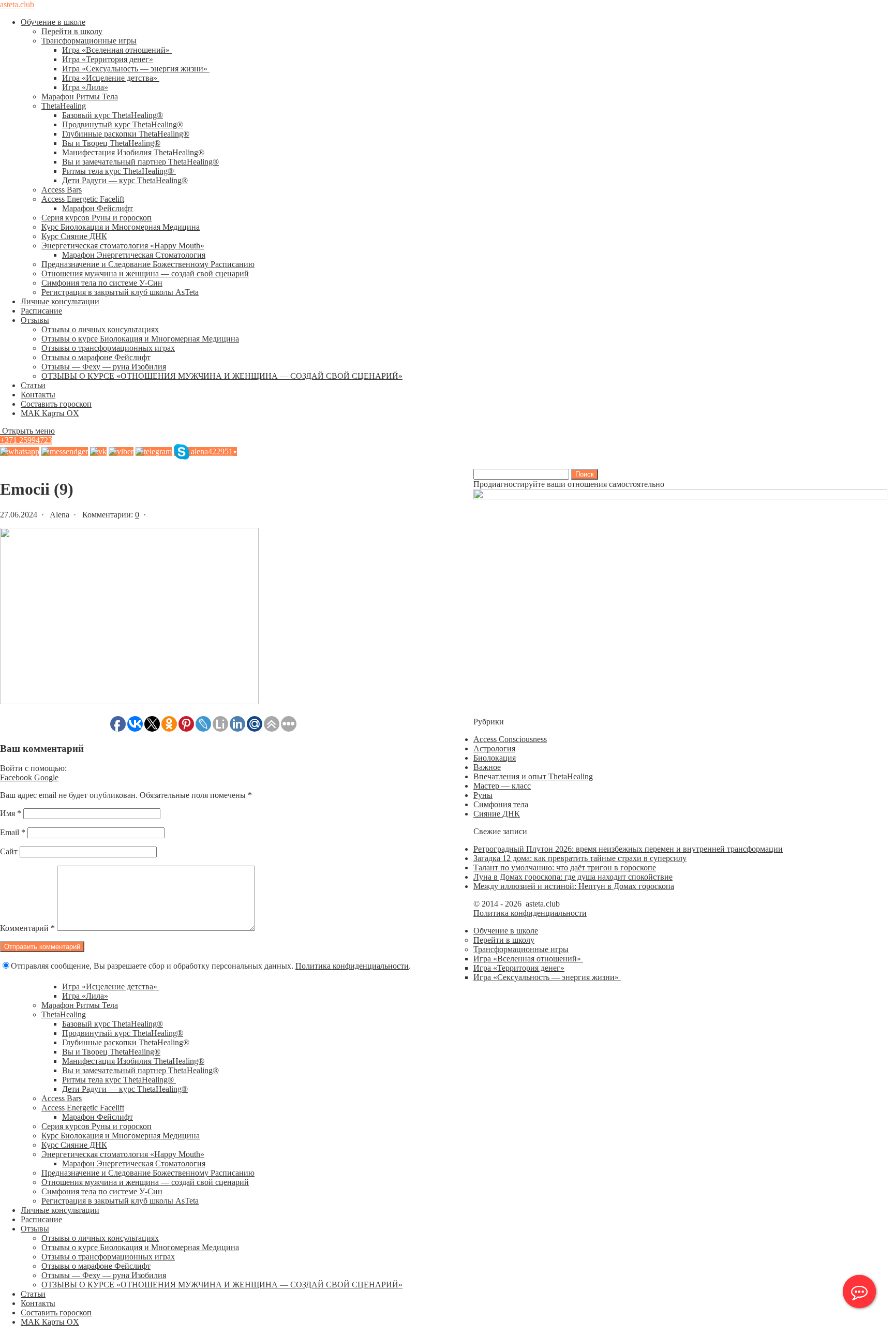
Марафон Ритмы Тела (79, 96)
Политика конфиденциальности (352, 965)
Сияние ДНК (496, 813)
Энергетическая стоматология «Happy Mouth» (122, 245)
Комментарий (27, 928)
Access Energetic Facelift (82, 199)
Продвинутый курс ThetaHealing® (122, 124)
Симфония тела (500, 804)
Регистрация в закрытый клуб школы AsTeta (120, 292)
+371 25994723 (26, 440)
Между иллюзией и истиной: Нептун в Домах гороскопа (573, 886)
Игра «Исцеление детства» (110, 77)
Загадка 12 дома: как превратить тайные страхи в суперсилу (580, 858)
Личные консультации (60, 301)
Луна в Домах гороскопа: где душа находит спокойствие (573, 876)
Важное (487, 767)
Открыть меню (27, 430)
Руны (483, 795)
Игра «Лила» (85, 87)
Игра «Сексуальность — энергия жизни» (136, 68)
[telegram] (154, 451)
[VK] (98, 451)
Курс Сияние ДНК (74, 236)
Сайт (9, 851)
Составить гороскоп (56, 403)
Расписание (41, 310)
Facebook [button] (17, 777)
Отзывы (35, 320)
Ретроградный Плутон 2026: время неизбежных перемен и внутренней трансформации (628, 848)
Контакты (38, 394)
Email (12, 832)
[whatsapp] (19, 451)
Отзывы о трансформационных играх (108, 348)
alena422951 (214, 451)
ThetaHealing (63, 105)
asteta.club (17, 4)
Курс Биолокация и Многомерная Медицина (120, 226)
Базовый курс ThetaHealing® (112, 115)
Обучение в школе (53, 22)
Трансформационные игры (89, 40)
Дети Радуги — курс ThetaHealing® (125, 180)
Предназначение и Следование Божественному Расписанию (148, 264)
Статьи (33, 385)
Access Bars (61, 189)
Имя (10, 813)
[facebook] (64, 451)
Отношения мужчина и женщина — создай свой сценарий (145, 273)
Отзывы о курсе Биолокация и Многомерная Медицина (140, 338)
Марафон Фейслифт (97, 208)
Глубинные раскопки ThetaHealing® (125, 133)
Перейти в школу (71, 31)
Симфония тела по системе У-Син (101, 282)
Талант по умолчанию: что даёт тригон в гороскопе (564, 867)
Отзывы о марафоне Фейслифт (96, 357)
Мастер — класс (502, 785)
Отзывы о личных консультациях (100, 329)
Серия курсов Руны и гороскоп (96, 217)
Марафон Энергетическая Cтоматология (133, 254)
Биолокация (494, 757)
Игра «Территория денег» (107, 59)
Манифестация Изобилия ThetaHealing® (133, 152)
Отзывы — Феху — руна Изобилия (103, 366)
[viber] (121, 451)
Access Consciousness (510, 739)
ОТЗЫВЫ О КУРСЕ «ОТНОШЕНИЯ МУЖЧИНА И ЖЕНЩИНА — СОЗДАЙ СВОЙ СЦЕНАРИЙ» (222, 376)
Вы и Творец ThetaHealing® (111, 143)
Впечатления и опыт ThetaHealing (533, 776)
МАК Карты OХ (50, 413)
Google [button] (46, 777)
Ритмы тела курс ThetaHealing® (119, 171)
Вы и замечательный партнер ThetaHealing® (140, 161)
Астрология (494, 748)
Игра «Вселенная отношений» (117, 50)
